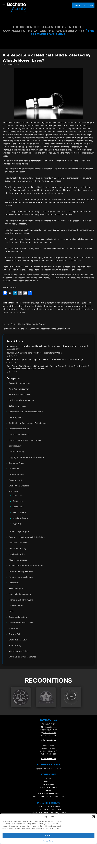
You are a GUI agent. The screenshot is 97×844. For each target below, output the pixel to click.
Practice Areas (48, 787)
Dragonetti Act (15, 480)
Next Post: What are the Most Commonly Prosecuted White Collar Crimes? (36, 329)
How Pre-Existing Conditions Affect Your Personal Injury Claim (34, 352)
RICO (11, 611)
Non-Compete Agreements (21, 571)
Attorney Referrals (49, 793)
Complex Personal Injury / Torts (48, 813)
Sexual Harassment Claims (21, 622)
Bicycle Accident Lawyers (20, 394)
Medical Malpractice (18, 560)
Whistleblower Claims (18, 651)
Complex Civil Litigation (48, 810)
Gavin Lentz (18, 506)
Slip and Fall (14, 634)
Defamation (14, 468)
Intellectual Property (18, 542)
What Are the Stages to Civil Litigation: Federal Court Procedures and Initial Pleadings (44, 359)
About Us (48, 781)
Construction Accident (19, 434)
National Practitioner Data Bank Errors (26, 565)
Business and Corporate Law (22, 400)
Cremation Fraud (16, 463)
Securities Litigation (18, 617)
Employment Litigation (19, 485)
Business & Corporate (48, 807)
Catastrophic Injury (17, 406)
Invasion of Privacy (17, 548)
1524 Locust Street (48, 727)
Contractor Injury (16, 451)
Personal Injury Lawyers (20, 594)
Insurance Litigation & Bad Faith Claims (26, 537)
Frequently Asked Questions (48, 796)
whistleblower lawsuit (19, 274)
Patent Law (14, 582)
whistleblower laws (64, 131)
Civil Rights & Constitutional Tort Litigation (28, 423)
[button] (93, 816)
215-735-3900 (49, 733)
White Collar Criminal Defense (22, 656)
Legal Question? (83, 5)
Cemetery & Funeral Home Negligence (26, 411)
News (48, 790)
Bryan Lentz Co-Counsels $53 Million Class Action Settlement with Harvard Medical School (47, 346)
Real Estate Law (16, 605)
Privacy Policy (48, 841)
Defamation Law (16, 474)
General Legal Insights (19, 531)
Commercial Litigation (19, 428)
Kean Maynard (19, 512)
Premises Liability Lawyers (21, 600)
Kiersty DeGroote (20, 518)
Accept (49, 835)
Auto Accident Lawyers (19, 389)
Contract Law (15, 445)
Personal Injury (16, 588)
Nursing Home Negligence (21, 577)
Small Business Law (18, 639)
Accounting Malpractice (19, 383)
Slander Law (14, 628)
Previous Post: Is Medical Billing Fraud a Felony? (24, 324)
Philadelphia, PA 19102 (48, 730)
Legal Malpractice (17, 554)
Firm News (14, 491)
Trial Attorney (15, 645)
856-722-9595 (49, 754)
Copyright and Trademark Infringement (26, 457)
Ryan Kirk (17, 524)
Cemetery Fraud (16, 417)
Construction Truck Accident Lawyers (25, 440)
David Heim (18, 501)
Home (48, 778)
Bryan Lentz (18, 495)
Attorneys (48, 784)
